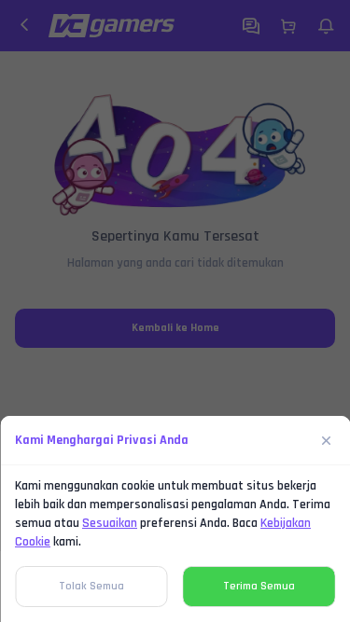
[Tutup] (326, 440)
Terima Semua (259, 586)
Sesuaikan (109, 523)
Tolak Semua (91, 586)
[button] (175, 311)
